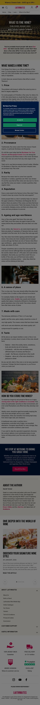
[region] (20, 118)
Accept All (20, 120)
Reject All (19, 125)
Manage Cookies (19, 130)
